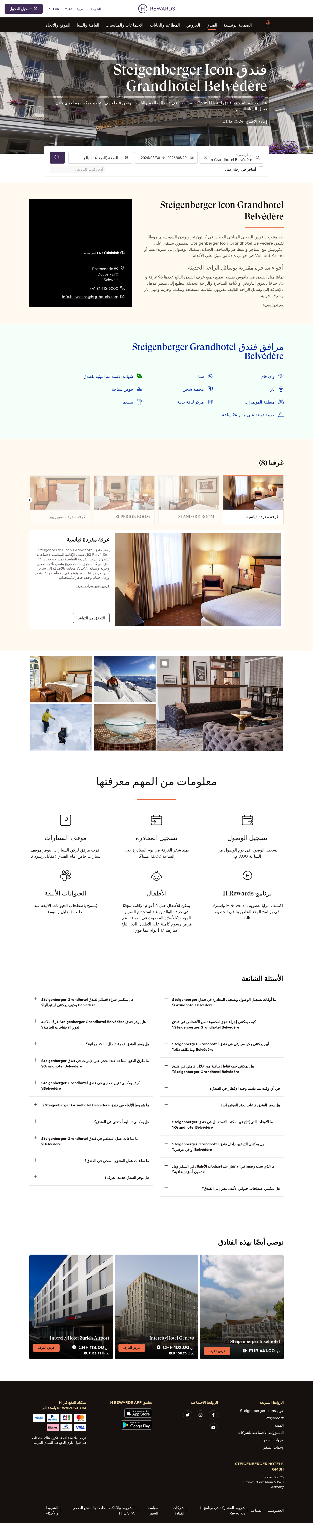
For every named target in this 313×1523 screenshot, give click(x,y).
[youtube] (213, 1427)
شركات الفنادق (178, 1510)
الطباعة (256, 1510)
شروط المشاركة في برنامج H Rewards (222, 1510)
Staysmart (274, 1417)
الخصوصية (276, 1510)
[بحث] (57, 158)
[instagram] (200, 1414)
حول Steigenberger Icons (262, 1410)
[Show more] (164, 663)
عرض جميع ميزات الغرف (93, 585)
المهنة (279, 1424)
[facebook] (213, 1414)
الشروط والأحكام (52, 1510)
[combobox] (231, 158)
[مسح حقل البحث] (205, 158)
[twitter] (187, 1414)
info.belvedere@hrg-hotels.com (90, 296)
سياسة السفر (153, 1510)
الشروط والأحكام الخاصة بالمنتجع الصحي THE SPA (103, 1510)
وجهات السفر (273, 1439)
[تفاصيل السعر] (244, 1350)
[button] (219, 703)
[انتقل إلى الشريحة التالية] (29, 500)
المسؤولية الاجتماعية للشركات (260, 1432)
